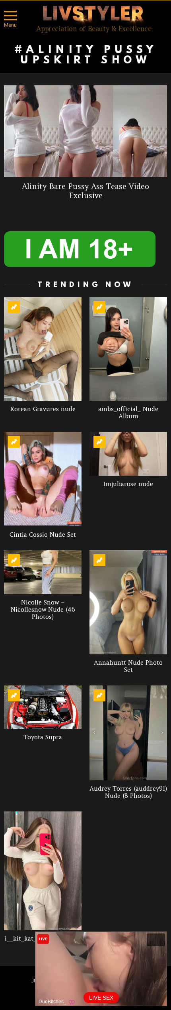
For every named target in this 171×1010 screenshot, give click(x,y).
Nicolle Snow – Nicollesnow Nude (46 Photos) (43, 609)
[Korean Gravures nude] (43, 349)
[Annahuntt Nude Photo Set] (128, 602)
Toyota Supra (42, 737)
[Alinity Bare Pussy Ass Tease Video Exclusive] (85, 131)
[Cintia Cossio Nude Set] (43, 479)
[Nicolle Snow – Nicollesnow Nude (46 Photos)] (43, 572)
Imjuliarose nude (128, 484)
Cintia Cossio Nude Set (43, 534)
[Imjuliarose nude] (128, 454)
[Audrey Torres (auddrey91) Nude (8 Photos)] (128, 733)
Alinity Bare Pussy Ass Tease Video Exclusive (85, 190)
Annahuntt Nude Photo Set (128, 666)
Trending (14, 307)
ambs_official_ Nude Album (128, 412)
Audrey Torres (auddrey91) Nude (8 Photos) (128, 792)
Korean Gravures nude (43, 409)
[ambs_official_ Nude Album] (128, 349)
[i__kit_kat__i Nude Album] (43, 870)
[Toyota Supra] (43, 707)
